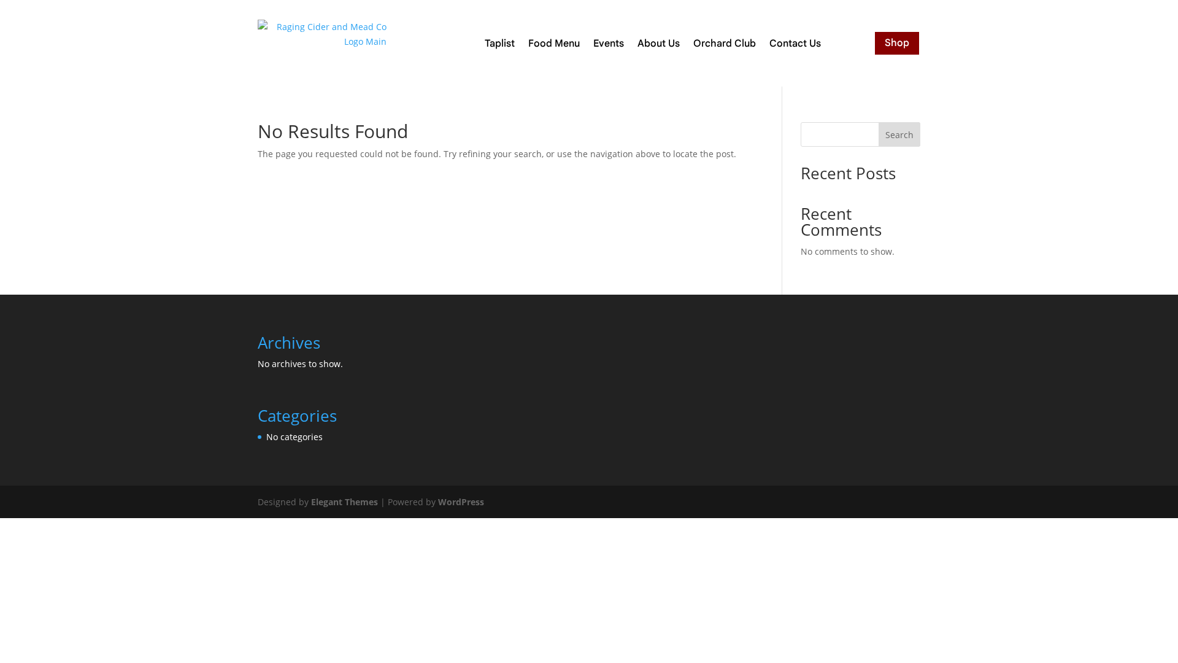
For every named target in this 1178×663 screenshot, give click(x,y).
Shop (897, 43)
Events (608, 43)
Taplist (500, 43)
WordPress (461, 502)
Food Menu (554, 43)
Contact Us (795, 43)
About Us (658, 43)
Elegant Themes (344, 502)
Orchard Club (724, 43)
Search (899, 135)
